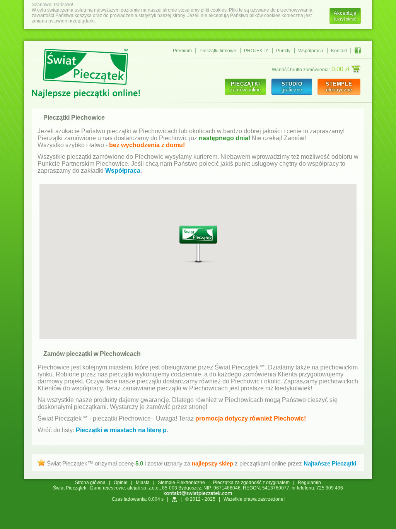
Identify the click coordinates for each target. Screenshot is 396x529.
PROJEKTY (256, 50)
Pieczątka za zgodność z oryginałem (251, 482)
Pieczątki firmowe (218, 50)
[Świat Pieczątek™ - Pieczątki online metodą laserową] (86, 74)
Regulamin (309, 482)
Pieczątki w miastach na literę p (121, 430)
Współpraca (310, 50)
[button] (198, 244)
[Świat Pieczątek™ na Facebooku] (358, 50)
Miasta (143, 482)
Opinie (121, 482)
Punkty (283, 50)
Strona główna (90, 482)
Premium (182, 50)
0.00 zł (341, 69)
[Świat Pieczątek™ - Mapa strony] (174, 499)
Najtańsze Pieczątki (330, 463)
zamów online (245, 87)
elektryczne (339, 87)
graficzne (292, 87)
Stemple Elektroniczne (181, 482)
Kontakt (339, 50)
